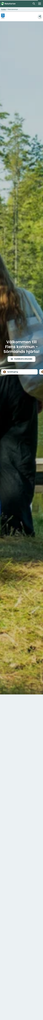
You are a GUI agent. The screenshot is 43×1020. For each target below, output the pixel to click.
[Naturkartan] (8, 3)
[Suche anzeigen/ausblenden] (34, 3)
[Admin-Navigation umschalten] (39, 3)
